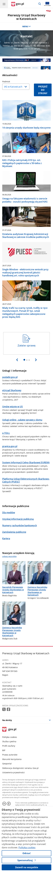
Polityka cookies (9, 737)
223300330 (7, 691)
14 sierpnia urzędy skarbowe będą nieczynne (26, 127)
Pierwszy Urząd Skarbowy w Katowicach (26, 17)
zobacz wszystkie (9, 556)
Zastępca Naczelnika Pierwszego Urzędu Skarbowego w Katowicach (37, 591)
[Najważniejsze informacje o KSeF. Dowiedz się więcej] (26, 60)
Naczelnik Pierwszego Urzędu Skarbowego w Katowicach (13, 590)
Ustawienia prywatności (13, 772)
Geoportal (7, 763)
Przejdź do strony (42, 90)
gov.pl (12, 729)
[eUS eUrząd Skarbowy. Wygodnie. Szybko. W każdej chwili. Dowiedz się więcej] (26, 68)
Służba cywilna (9, 741)
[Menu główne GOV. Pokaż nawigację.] (4, 4)
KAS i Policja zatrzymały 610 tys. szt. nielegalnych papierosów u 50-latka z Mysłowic (22, 163)
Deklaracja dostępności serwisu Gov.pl (20, 768)
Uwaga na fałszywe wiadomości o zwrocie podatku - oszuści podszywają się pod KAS (24, 200)
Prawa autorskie (9, 754)
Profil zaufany (8, 745)
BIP (3, 750)
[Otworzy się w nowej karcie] (4, 709)
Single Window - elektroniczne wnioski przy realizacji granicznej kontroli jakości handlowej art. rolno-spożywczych (25, 272)
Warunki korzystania (11, 759)
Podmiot (13, 81)
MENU (25, 26)
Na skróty (7, 720)
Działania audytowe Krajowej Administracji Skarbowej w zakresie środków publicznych (25, 236)
